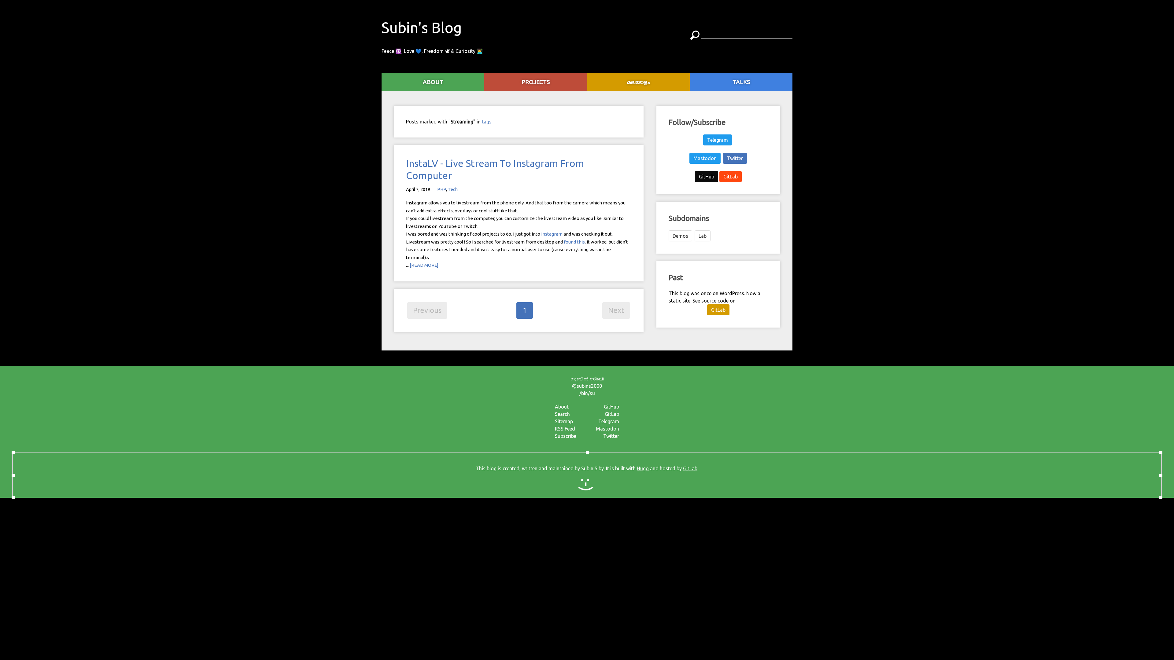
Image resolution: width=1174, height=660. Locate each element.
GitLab (730, 176)
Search (562, 414)
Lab (703, 236)
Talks (741, 82)
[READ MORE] (424, 265)
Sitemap (564, 421)
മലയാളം (638, 82)
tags (487, 121)
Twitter (735, 158)
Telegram (717, 140)
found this (574, 241)
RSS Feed (565, 428)
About (562, 406)
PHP (441, 189)
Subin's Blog (422, 27)
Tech (453, 189)
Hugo (643, 468)
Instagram (552, 234)
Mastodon (705, 158)
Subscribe (565, 436)
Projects (536, 82)
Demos (680, 236)
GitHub (706, 176)
